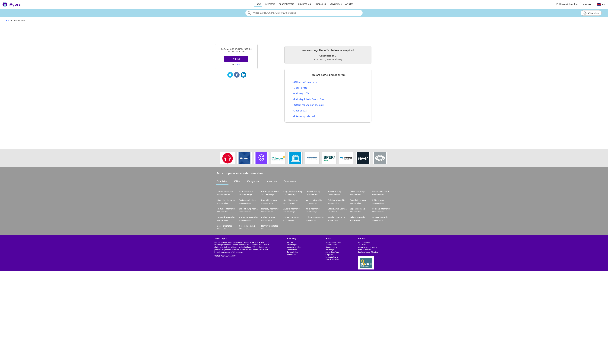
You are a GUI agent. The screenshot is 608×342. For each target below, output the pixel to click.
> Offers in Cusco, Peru (304, 82)
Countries (222, 181)
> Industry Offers (301, 93)
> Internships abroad (303, 116)
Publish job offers (332, 259)
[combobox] (304, 13)
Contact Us (291, 254)
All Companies (331, 245)
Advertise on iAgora (295, 247)
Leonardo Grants (332, 257)
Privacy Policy (292, 252)
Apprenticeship (286, 4)
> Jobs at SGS (299, 110)
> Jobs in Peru (299, 87)
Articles (349, 4)
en (603, 4)
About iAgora (292, 245)
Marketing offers (332, 252)
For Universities (364, 250)
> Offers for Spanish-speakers (308, 105)
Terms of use (292, 250)
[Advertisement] (304, 34)
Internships (330, 250)
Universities (335, 4)
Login (237, 64)
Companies (320, 4)
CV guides (329, 254)
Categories (253, 181)
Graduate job (304, 4)
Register (236, 58)
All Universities (364, 242)
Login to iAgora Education (368, 252)
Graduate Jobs (331, 247)
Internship (270, 4)
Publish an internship (566, 4)
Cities (237, 181)
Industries (271, 181)
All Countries (363, 245)
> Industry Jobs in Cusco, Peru (308, 99)
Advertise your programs (367, 247)
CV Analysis (593, 13)
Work (8, 20)
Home (258, 4)
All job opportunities (333, 242)
